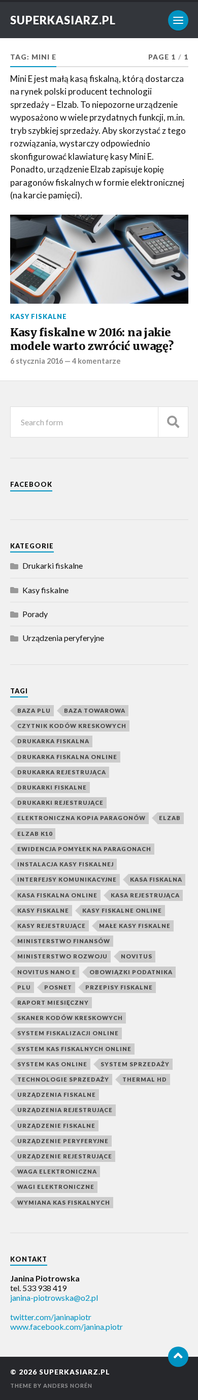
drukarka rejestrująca (61, 772)
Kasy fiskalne (38, 316)
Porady (35, 614)
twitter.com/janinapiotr (50, 1317)
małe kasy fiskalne (135, 925)
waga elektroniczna (57, 1171)
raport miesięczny (53, 1002)
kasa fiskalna (156, 879)
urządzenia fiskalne (56, 1094)
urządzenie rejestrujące (64, 1156)
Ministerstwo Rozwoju (62, 956)
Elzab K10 (34, 833)
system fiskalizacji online (68, 1033)
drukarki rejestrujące (60, 802)
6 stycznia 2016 (36, 361)
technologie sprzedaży (63, 1079)
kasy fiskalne (43, 910)
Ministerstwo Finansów (63, 941)
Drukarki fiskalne (52, 565)
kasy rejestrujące (51, 925)
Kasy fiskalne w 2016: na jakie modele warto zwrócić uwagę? (92, 340)
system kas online (52, 1064)
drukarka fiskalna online (67, 756)
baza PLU (34, 710)
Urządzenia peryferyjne (63, 638)
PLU (24, 987)
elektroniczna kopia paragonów (81, 817)
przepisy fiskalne (119, 987)
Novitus (136, 956)
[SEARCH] (173, 422)
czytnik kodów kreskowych (71, 725)
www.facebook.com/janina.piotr (66, 1326)
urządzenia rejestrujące (65, 1109)
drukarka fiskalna (53, 741)
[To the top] (178, 1357)
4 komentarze (96, 361)
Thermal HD (144, 1079)
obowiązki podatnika (131, 972)
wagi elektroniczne (55, 1186)
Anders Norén (67, 1385)
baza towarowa (94, 710)
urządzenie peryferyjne (63, 1141)
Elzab (170, 817)
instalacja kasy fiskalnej (65, 864)
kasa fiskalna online (57, 895)
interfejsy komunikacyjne (67, 879)
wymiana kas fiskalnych (63, 1202)
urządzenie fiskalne (56, 1125)
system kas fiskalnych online (74, 1048)
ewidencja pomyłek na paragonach (84, 848)
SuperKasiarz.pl (63, 20)
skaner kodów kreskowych (70, 1017)
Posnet (58, 987)
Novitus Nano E (46, 972)
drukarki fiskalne (52, 787)
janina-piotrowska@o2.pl (54, 1297)
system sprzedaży (135, 1064)
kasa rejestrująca (145, 895)
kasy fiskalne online (122, 910)
